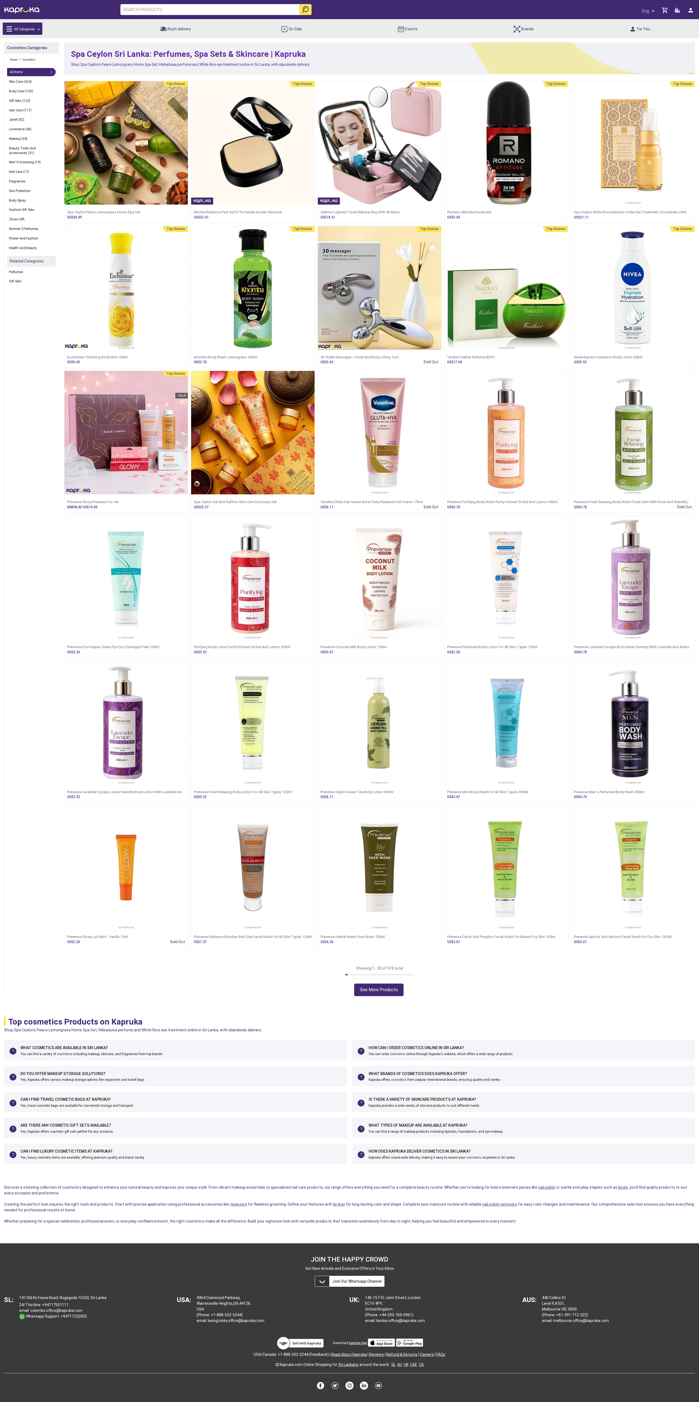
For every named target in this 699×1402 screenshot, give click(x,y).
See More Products (379, 989)
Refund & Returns (401, 1354)
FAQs (440, 1354)
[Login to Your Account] (691, 12)
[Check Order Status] (678, 12)
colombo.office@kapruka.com (56, 1310)
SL (393, 1364)
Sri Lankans (348, 1364)
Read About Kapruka (349, 1354)
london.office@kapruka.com (400, 1320)
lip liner (339, 1204)
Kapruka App (358, 1343)
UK (406, 1364)
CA (421, 1364)
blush (623, 1187)
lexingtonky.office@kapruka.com (236, 1320)
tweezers (238, 1204)
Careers (427, 1354)
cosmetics (64, 1054)
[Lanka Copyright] (277, 1364)
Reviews (376, 1354)
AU (399, 1364)
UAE (413, 1364)
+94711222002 (74, 1316)
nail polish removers (499, 1204)
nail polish (546, 1187)
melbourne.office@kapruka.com (581, 1320)
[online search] (305, 9)
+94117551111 (55, 1305)
